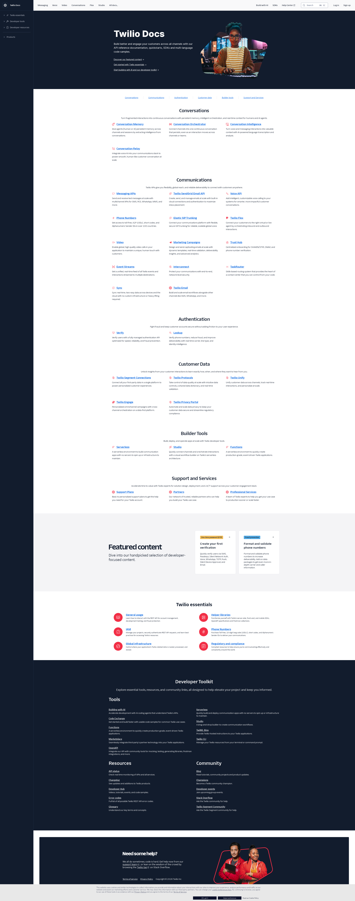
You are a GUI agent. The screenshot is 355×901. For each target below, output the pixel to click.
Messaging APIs (126, 193)
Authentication (181, 97)
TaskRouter (237, 266)
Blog (198, 771)
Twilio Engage (124, 402)
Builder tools (227, 97)
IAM (128, 629)
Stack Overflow (204, 797)
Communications (156, 97)
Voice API (236, 193)
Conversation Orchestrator (189, 124)
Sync (119, 287)
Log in (336, 5)
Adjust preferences (229, 898)
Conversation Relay (128, 148)
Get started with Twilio (129, 64)
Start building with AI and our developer (135, 70)
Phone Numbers (126, 218)
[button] (17, 15)
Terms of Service (180, 892)
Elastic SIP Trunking (185, 218)
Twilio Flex (236, 218)
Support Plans (125, 492)
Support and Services (253, 97)
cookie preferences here (221, 890)
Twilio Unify (237, 377)
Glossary (113, 806)
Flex (92, 5)
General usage (134, 614)
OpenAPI (113, 748)
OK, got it (204, 898)
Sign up (347, 5)
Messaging (43, 5)
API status (114, 771)
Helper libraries (220, 614)
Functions (236, 447)
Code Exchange (117, 718)
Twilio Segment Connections (133, 377)
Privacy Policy (146, 879)
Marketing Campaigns (186, 242)
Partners (178, 492)
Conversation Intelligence (245, 124)
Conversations (78, 5)
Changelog (114, 780)
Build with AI (262, 5)
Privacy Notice (140, 892)
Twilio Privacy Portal (185, 402)
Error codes (115, 797)
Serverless (122, 447)
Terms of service (130, 879)
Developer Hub (117, 789)
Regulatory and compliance (227, 643)
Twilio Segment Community (210, 806)
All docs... (113, 5)
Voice (54, 5)
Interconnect (181, 266)
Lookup (177, 332)
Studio (101, 5)
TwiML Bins (202, 730)
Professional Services (243, 492)
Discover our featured (128, 59)
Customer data (205, 97)
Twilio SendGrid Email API (189, 193)
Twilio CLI (201, 739)
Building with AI (117, 709)
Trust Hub (236, 242)
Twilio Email (180, 287)
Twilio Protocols (183, 377)
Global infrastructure (138, 643)
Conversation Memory (130, 124)
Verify (120, 332)
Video (64, 5)
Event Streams (125, 266)
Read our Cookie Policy (251, 898)
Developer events (205, 789)
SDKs (275, 5)
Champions (202, 780)
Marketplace (115, 739)
